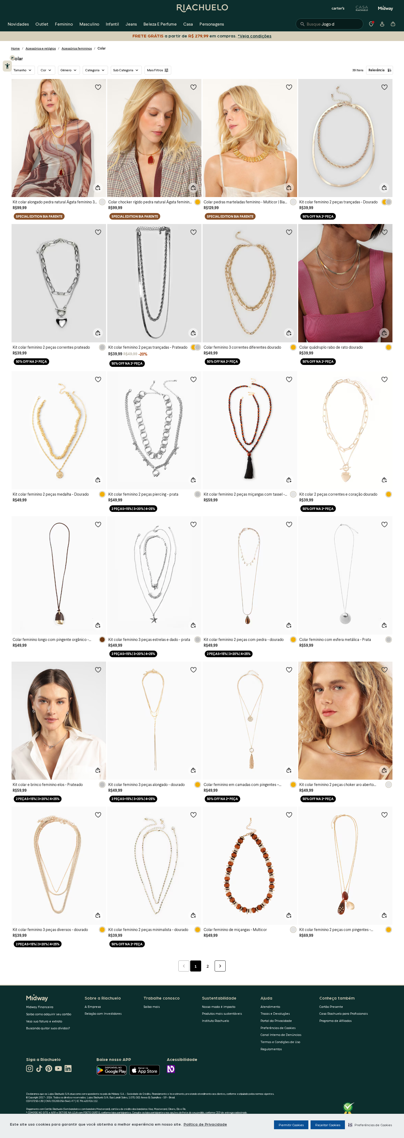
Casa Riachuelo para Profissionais (343, 1013)
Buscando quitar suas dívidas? (48, 1028)
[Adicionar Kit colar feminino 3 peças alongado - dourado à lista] (193, 669)
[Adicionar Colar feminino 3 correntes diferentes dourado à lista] (289, 232)
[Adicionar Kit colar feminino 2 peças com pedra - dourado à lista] (289, 524)
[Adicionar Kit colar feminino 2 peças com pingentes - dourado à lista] (384, 814)
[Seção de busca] (329, 23)
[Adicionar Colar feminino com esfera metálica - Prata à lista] (384, 524)
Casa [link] (188, 23)
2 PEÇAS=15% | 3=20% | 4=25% (133, 509)
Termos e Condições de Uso (280, 1042)
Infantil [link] (112, 23)
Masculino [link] (89, 23)
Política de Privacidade (205, 1123)
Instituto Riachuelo (215, 1021)
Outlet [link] (41, 23)
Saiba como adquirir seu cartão (48, 1014)
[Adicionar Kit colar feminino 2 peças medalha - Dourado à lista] (98, 379)
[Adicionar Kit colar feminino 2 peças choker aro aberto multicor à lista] (384, 669)
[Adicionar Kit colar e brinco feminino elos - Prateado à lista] (98, 669)
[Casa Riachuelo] (362, 8)
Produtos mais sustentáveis (222, 1013)
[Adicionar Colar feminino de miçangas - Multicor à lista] (289, 814)
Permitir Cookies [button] (291, 1125)
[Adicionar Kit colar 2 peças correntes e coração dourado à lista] (384, 379)
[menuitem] (18, 23)
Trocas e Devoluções (275, 1013)
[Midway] (386, 8)
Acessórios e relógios (41, 48)
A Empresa (93, 1007)
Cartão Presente (331, 1007)
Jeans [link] (131, 23)
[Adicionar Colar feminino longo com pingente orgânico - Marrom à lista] (98, 524)
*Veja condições (255, 36)
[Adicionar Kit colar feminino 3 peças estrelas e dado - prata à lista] (193, 524)
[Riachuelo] (202, 8)
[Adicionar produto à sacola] (98, 188)
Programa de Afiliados (335, 1021)
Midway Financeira (39, 1007)
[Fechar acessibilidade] (12, 58)
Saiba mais (151, 1007)
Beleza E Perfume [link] (160, 23)
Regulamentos (271, 1049)
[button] (370, 1124)
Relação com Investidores (103, 1013)
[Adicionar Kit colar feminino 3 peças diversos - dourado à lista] (98, 814)
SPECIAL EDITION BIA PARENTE (39, 216)
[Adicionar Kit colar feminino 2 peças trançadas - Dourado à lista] (384, 87)
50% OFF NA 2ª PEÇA (318, 216)
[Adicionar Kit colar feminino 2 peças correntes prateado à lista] (98, 232)
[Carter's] (338, 8)
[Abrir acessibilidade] (7, 66)
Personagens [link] (212, 23)
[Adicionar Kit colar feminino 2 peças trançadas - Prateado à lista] (193, 232)
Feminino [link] (64, 23)
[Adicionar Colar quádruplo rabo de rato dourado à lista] (384, 232)
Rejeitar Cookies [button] (327, 1125)
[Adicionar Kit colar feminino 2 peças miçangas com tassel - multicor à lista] (289, 379)
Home (15, 48)
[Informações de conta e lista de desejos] (382, 23)
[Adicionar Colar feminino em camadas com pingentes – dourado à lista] (289, 669)
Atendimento (270, 1007)
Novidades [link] (18, 23)
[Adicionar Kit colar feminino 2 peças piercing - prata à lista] (193, 379)
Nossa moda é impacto (218, 1007)
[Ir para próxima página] (220, 965)
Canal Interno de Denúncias (281, 1035)
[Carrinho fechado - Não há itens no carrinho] (393, 23)
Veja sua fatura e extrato (44, 1021)
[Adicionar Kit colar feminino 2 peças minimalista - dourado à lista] (193, 814)
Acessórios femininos (77, 48)
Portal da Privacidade (276, 1021)
